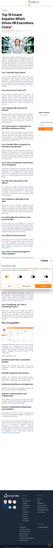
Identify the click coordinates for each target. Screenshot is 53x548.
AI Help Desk (25, 518)
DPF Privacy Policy (23, 536)
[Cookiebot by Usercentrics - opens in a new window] (42, 261)
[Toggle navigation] (29, 5)
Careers (24, 509)
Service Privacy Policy (24, 529)
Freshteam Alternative (43, 527)
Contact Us (24, 503)
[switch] (20, 277)
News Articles (25, 507)
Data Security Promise (42, 507)
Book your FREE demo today (12, 432)
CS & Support (25, 520)
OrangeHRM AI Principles (43, 509)
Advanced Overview (42, 505)
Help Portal (24, 516)
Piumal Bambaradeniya (9, 30)
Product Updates (41, 512)
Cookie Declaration (23, 540)
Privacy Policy (22, 527)
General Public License (24, 531)
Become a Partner (26, 501)
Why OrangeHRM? (43, 115)
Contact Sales (25, 512)
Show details (45, 281)
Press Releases (25, 505)
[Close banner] (50, 260)
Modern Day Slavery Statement (26, 538)
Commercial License (24, 533)
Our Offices (25, 514)
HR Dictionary (40, 503)
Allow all (43, 286)
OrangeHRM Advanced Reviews (5, 506)
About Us (24, 498)
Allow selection (26, 286)
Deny (9, 286)
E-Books (39, 498)
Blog (38, 501)
